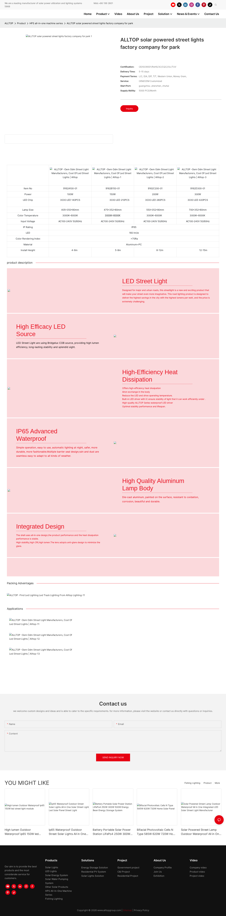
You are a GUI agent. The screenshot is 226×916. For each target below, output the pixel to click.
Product (21, 23)
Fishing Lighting (192, 783)
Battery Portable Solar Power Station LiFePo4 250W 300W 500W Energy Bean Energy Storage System (112, 832)
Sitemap (127, 910)
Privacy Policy (141, 910)
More (217, 783)
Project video (197, 875)
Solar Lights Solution (92, 875)
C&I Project (123, 871)
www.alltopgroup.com (109, 910)
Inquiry (129, 108)
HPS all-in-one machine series (46, 23)
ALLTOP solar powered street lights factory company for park (100, 23)
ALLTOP (9, 23)
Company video (198, 867)
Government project (128, 867)
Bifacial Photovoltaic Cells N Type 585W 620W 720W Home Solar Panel (157, 832)
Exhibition (159, 875)
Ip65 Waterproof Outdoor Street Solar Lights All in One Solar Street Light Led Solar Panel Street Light (67, 832)
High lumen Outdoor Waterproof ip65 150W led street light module (22, 832)
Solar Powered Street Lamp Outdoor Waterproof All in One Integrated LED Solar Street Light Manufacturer (201, 832)
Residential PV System (93, 871)
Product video (197, 871)
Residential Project (127, 875)
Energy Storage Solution (94, 867)
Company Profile (163, 867)
